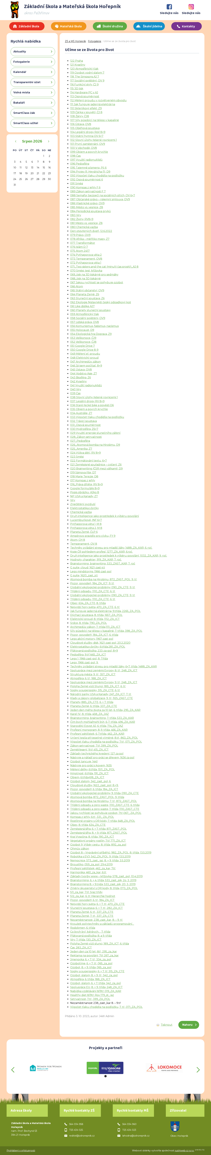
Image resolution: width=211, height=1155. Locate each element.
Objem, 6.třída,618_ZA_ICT (87, 777)
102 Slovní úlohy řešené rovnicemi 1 (93, 140)
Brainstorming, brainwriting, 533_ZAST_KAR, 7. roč (102, 563)
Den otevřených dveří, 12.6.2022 (91, 231)
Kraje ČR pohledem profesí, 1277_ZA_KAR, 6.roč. (101, 551)
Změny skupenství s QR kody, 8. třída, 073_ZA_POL (104, 888)
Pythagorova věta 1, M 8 (86, 524)
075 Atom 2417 (80, 250)
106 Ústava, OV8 (80, 124)
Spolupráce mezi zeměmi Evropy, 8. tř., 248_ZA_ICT (103, 670)
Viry (72, 500)
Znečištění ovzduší (82, 504)
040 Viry (75, 389)
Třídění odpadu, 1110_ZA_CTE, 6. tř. (92, 591)
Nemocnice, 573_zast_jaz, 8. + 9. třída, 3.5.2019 (100, 860)
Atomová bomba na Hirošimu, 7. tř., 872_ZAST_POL (103, 801)
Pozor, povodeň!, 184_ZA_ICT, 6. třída (94, 634)
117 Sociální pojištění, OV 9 (87, 80)
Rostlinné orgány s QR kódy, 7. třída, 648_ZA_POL (102, 820)
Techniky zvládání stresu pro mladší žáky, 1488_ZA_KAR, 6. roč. (111, 547)
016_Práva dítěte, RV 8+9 (86, 484)
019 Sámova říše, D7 (83, 472)
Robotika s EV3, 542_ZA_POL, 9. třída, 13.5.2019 (100, 856)
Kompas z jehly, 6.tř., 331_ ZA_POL (92, 816)
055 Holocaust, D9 (82, 330)
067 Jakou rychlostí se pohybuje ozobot (96, 282)
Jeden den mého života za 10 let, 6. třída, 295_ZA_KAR (105, 710)
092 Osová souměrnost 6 (86, 179)
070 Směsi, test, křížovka (86, 270)
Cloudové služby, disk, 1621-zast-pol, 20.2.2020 (100, 642)
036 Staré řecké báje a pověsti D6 (92, 405)
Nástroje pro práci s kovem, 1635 (91, 765)
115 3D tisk (76, 88)
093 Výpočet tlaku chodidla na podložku (97, 175)
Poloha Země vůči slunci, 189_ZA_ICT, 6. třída (99, 943)
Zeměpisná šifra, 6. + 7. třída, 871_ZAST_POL (98, 828)
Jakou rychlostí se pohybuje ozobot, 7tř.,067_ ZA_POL (105, 813)
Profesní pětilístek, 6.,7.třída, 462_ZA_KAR (97, 733)
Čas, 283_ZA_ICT (81, 947)
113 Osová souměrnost (84, 96)
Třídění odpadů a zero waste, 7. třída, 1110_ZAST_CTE (104, 809)
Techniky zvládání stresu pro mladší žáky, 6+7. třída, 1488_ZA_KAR (113, 666)
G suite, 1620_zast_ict (84, 575)
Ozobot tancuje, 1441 (84, 761)
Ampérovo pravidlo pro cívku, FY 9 (92, 535)
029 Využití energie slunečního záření (95, 432)
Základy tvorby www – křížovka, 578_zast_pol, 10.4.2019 (106, 876)
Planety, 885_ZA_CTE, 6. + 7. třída (91, 702)
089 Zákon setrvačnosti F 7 (88, 191)
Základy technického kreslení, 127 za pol (96, 753)
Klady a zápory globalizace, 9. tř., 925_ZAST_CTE (101, 698)
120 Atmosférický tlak (84, 68)
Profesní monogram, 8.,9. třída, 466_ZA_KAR (99, 729)
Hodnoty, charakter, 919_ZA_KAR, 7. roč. (96, 559)
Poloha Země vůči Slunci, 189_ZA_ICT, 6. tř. (98, 686)
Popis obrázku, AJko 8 (84, 492)
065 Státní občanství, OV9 (87, 290)
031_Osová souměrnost (85, 425)
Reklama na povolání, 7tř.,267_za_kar (94, 955)
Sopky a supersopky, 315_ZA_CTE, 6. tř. (95, 690)
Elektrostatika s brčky (84, 508)
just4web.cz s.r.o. (184, 1150)
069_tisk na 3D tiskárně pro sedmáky (94, 274)
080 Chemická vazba (84, 227)
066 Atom (76, 286)
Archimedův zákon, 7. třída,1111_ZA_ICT (95, 626)
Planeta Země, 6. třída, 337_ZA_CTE (93, 706)
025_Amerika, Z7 (81, 448)
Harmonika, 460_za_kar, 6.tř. (88, 872)
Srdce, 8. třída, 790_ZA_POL (88, 623)
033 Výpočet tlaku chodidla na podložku (97, 417)
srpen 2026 (32, 142)
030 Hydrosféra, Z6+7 (84, 429)
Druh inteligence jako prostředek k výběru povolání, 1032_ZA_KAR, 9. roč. (118, 555)
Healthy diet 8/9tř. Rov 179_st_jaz (92, 995)
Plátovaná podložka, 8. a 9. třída (91, 935)
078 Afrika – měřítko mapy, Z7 (89, 239)
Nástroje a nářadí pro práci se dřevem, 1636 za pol (102, 757)
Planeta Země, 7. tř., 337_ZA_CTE (91, 915)
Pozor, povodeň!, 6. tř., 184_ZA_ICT (92, 900)
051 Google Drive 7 (82, 345)
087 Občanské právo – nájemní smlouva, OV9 (100, 199)
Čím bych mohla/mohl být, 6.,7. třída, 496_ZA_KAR (102, 721)
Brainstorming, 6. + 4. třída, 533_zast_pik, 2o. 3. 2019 (103, 880)
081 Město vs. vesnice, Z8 (86, 223)
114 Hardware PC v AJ (84, 92)
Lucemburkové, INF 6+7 (86, 520)
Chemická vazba (81, 512)
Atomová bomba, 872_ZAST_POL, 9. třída (97, 797)
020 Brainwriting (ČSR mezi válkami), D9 (96, 468)
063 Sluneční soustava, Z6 (87, 298)
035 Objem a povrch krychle (89, 409)
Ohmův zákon (79, 848)
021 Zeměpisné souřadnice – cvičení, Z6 (95, 464)
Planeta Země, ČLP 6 (84, 531)
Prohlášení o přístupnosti (21, 1150)
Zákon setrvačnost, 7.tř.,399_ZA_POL (94, 745)
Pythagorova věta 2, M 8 (86, 527)
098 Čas (75, 155)
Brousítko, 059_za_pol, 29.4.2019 (91, 864)
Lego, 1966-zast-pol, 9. (84, 662)
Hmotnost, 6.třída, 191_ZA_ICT (89, 773)
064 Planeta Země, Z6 (84, 294)
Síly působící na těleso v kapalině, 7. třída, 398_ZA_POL (106, 630)
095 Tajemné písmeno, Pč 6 (88, 167)
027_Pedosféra (80, 440)
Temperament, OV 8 (83, 543)
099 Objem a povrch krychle (89, 151)
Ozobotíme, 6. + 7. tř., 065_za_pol (91, 963)
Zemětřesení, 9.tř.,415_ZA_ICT (89, 749)
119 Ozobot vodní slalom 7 (87, 72)
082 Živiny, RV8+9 (81, 219)
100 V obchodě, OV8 (83, 147)
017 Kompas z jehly (82, 480)
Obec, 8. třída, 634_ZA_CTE (88, 824)
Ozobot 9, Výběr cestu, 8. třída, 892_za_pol (98, 844)
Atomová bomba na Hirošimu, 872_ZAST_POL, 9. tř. (103, 579)
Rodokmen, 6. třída (82, 927)
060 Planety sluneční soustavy (90, 310)
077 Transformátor (82, 242)
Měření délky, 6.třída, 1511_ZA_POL (92, 769)
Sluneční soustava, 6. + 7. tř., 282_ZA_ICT (96, 908)
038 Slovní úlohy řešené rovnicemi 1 (94, 397)
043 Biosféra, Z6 (80, 377)
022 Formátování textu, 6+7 (88, 460)
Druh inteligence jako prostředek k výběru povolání (104, 516)
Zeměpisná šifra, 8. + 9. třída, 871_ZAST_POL (98, 832)
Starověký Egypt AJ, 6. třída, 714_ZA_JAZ (96, 725)
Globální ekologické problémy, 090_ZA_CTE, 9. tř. (102, 587)
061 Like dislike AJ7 (82, 306)
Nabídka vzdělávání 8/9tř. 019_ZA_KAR (95, 991)
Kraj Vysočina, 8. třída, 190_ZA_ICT (92, 836)
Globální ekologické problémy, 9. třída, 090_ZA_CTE (104, 793)
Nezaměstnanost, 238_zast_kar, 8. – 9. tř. (96, 919)
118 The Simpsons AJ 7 (84, 76)
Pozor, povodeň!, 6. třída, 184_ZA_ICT (94, 789)
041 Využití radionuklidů (86, 385)
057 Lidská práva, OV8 (84, 322)
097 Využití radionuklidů (86, 159)
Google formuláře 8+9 (85, 488)
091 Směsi (76, 183)
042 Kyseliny (78, 381)
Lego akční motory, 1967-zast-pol (91, 638)
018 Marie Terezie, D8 (84, 476)
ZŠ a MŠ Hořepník (75, 41)
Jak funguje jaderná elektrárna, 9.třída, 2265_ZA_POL (105, 611)
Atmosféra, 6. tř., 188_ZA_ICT (88, 678)
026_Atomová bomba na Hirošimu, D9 (95, 444)
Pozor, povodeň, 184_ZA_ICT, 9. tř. (92, 583)
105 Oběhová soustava (85, 128)
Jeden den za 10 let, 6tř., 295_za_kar (93, 951)
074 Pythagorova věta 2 (86, 254)
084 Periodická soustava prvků (90, 211)
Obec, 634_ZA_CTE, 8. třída (88, 603)
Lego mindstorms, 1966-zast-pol (90, 571)
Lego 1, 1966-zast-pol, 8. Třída (89, 658)
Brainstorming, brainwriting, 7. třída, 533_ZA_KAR (102, 718)
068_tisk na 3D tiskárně (85, 278)
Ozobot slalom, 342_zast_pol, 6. (90, 781)
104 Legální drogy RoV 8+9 (87, 132)
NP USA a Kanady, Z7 (84, 496)
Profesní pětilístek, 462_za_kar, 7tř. (93, 868)
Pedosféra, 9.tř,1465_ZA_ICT (88, 654)
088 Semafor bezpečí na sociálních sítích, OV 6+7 (102, 195)
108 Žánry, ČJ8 (79, 116)
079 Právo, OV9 (80, 235)
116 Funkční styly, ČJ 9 (84, 84)
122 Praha (76, 60)
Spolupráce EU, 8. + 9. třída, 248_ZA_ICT (96, 987)
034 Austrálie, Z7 (81, 413)
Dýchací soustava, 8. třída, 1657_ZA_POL (96, 615)
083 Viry (75, 215)
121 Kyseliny (77, 64)
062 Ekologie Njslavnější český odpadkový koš (100, 302)
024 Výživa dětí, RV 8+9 (85, 452)
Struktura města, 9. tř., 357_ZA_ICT (93, 674)
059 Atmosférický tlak (84, 314)
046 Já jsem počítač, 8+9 (86, 365)
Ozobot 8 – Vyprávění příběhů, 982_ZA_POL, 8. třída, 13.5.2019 (110, 852)
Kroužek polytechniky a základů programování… (102, 923)
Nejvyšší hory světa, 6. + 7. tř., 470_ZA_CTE (97, 904)
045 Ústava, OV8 (81, 369)
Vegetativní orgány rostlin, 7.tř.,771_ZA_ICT (98, 840)
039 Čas (75, 393)
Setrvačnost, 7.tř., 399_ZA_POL (90, 999)
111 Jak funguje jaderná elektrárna (92, 104)
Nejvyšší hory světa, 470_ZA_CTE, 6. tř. (95, 607)
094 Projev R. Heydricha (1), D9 (90, 171)
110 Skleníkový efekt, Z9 (86, 108)
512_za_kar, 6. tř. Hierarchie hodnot (92, 896)
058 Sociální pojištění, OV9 (87, 318)
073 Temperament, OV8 (86, 258)
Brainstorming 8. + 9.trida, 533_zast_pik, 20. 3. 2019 (103, 884)
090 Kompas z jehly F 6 (85, 187)
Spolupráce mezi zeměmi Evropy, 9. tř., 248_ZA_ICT (103, 682)
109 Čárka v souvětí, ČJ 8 (86, 112)
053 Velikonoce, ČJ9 (83, 337)
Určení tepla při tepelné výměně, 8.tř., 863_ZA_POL (104, 737)
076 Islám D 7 (79, 246)
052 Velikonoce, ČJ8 (83, 341)
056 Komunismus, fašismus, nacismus (94, 326)
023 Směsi (77, 456)
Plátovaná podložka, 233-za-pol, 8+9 (94, 650)
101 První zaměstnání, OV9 (87, 143)
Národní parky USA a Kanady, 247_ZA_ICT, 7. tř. (100, 694)
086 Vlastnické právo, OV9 (87, 203)
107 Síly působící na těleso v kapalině (94, 120)
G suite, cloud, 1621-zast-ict (87, 567)
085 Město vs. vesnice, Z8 (86, 207)
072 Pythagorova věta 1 (85, 262)
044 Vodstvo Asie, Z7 (83, 373)
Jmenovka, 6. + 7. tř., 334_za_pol (90, 959)
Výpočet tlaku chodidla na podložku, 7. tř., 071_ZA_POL (106, 1007)
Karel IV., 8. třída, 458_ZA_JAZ (89, 714)
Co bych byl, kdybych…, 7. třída (90, 931)
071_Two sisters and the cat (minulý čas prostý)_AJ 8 (104, 266)
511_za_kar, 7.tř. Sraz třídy (86, 892)
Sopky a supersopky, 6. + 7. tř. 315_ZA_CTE (97, 971)
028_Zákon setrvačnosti (86, 436)
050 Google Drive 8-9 (84, 349)
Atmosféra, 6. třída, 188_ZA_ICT (90, 979)
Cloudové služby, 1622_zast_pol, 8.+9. (94, 785)
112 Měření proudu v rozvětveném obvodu (98, 100)
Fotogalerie (94, 41)
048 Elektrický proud (84, 357)
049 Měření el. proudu (85, 353)
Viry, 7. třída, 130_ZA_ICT (86, 939)
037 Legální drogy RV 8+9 (87, 401)
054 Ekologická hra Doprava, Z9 (91, 334)
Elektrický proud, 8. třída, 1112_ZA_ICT (95, 619)
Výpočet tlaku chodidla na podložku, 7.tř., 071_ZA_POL (106, 741)
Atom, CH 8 (77, 539)
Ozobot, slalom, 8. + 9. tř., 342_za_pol (94, 975)
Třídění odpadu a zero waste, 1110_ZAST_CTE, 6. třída (104, 805)
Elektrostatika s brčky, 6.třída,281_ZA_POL (97, 646)
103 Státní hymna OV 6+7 (86, 136)
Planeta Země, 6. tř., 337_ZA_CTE (91, 912)
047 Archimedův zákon (85, 361)
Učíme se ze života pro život (119, 41)
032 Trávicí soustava (83, 421)
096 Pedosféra (79, 163)
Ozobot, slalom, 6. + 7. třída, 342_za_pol (95, 983)
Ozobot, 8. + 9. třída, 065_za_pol (90, 967)
